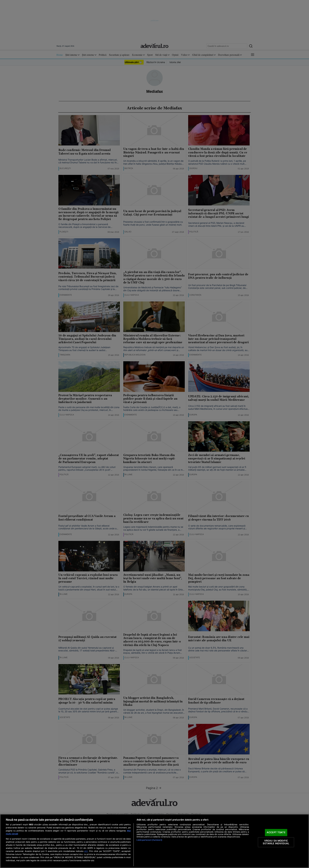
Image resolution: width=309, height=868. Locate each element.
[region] (154, 841)
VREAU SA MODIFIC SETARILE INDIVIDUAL (276, 842)
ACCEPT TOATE (276, 832)
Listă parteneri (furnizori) (149, 840)
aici (86, 851)
